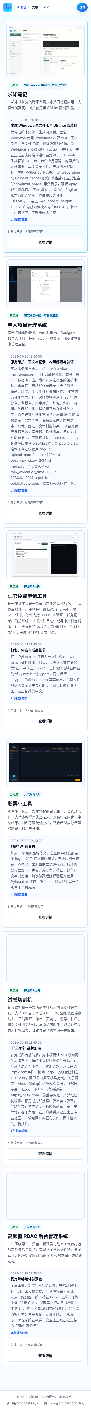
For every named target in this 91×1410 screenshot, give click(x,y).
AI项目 (21, 7)
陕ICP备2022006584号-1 (23, 1403)
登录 (82, 7)
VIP (46, 7)
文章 (35, 7)
